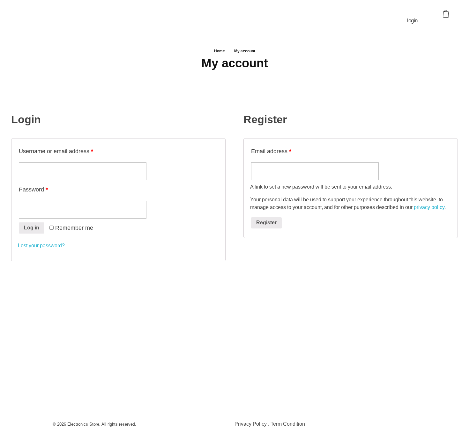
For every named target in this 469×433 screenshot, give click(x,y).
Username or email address (56, 151)
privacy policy (429, 207)
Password (33, 189)
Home (219, 51)
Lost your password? (41, 245)
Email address (271, 151)
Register (266, 222)
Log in (31, 227)
